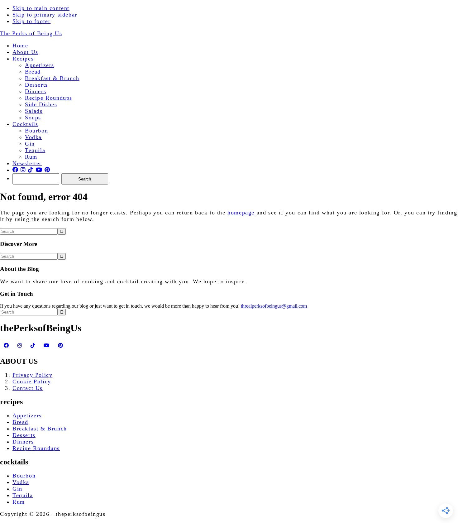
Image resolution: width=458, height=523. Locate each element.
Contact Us (27, 388)
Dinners (23, 442)
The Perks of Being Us (31, 33)
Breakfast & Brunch (39, 428)
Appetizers (27, 415)
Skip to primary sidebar (44, 15)
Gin (17, 489)
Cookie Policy (31, 381)
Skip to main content (40, 8)
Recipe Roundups (36, 448)
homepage (241, 212)
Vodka (20, 482)
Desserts (24, 435)
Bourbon (24, 476)
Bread (20, 422)
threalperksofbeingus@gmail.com (274, 306)
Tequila (22, 495)
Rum (18, 502)
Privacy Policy (32, 375)
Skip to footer (31, 21)
